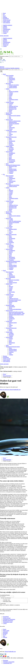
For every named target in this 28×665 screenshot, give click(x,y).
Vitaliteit (11, 150)
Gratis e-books (6, 21)
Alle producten (6, 22)
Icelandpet (5, 632)
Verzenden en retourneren (9, 619)
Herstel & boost (12, 169)
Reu (10, 117)
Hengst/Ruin (12, 306)
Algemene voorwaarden (8, 661)
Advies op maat (6, 20)
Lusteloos (11, 171)
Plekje (10, 98)
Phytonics (5, 633)
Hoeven (11, 281)
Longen (11, 134)
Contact (5, 33)
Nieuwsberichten (7, 375)
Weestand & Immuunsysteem (13, 346)
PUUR (4, 634)
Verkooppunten (6, 29)
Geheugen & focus (13, 205)
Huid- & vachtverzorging (15, 221)
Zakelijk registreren (7, 25)
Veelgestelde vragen (7, 622)
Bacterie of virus (13, 166)
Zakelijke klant (6, 600)
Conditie (11, 219)
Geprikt (11, 94)
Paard (4, 16)
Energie (11, 76)
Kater (10, 214)
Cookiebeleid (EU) (7, 663)
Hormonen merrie (13, 301)
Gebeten (11, 93)
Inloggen (5, 27)
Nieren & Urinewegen (11, 137)
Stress (10, 111)
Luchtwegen (9, 130)
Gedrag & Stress (10, 102)
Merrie (10, 308)
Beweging (8, 83)
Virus (10, 353)
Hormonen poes (13, 207)
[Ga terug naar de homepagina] (6, 55)
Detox (10, 139)
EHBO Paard (9, 284)
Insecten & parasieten (14, 123)
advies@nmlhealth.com (10, 651)
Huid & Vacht (9, 119)
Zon (10, 101)
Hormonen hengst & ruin (15, 300)
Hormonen (8, 114)
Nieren (10, 142)
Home (4, 374)
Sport (7, 163)
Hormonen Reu (12, 107)
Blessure (11, 190)
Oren (10, 97)
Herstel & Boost (13, 265)
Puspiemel (11, 145)
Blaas (10, 138)
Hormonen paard (10, 305)
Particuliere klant (7, 601)
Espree (4, 629)
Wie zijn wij (6, 30)
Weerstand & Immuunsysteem (13, 165)
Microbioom (12, 78)
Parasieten (11, 162)
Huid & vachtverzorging (14, 121)
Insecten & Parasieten (14, 222)
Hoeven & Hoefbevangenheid (16, 312)
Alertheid (11, 147)
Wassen (11, 129)
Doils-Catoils (6, 630)
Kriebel (10, 125)
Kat (4, 14)
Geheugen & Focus (13, 298)
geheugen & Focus (13, 106)
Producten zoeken (4, 56)
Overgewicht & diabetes (14, 115)
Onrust (10, 95)
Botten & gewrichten (14, 84)
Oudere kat (8, 243)
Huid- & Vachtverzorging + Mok (16, 313)
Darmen (11, 154)
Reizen (10, 110)
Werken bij (5, 31)
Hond (4, 13)
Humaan (5, 17)
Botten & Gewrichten (14, 185)
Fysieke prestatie (13, 86)
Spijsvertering (9, 151)
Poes (10, 217)
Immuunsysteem (13, 122)
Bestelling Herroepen (8, 620)
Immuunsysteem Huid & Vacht (16, 314)
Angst (10, 105)
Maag (10, 158)
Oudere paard (9, 332)
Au (9, 90)
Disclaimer (5, 660)
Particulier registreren (5, 68)
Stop (4, 636)
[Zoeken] (1, 58)
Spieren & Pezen (13, 87)
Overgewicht (12, 161)
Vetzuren (11, 82)
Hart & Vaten (9, 113)
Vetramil (5, 637)
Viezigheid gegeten (13, 99)
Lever (10, 157)
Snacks (10, 80)
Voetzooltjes (12, 127)
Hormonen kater (13, 206)
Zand (10, 344)
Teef (10, 118)
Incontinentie (12, 141)
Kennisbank (6, 18)
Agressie (11, 103)
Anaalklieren (12, 153)
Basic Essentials (10, 75)
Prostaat (11, 143)
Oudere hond (9, 146)
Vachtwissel (12, 318)
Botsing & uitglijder (13, 91)
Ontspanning (12, 79)
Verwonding (12, 292)
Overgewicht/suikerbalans (15, 309)
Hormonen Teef (12, 109)
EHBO (7, 88)
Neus (10, 135)
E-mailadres (5, 595)
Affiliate (5, 26)
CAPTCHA (3, 603)
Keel (10, 133)
